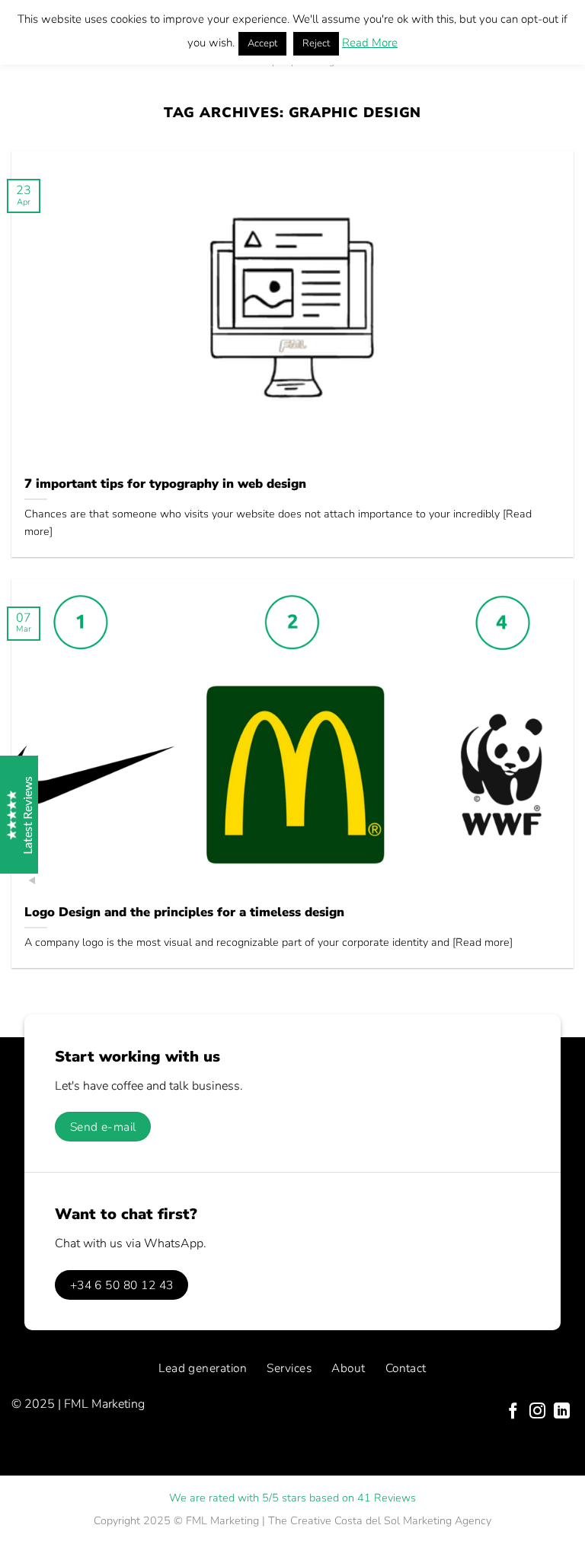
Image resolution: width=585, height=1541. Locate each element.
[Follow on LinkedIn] (562, 1412)
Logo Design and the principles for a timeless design (184, 912)
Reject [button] (316, 43)
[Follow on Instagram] (537, 1412)
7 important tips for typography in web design (165, 484)
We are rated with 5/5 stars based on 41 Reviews (292, 1497)
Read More (370, 42)
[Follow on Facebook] (513, 1412)
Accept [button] (262, 43)
